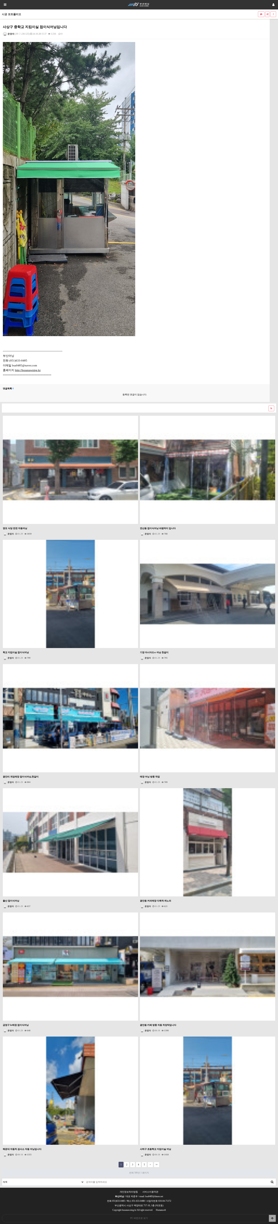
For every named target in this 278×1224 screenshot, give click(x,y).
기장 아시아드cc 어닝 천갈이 (154, 652)
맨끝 (156, 1164)
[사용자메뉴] (273, 5)
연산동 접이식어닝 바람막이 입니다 (158, 528)
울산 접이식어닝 (11, 900)
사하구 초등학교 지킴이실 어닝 (155, 1149)
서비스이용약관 (150, 1192)
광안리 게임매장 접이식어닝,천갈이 (21, 776)
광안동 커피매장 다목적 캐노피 (155, 900)
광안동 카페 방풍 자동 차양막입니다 (158, 1025)
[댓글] (261, 14)
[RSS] (271, 408)
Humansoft (161, 1210)
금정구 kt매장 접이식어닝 (16, 1025)
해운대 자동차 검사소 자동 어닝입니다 (22, 1149)
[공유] (267, 14)
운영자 (10, 34)
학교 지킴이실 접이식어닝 (16, 652)
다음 (150, 1164)
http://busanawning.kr (28, 370)
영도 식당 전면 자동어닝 (15, 528)
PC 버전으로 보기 (139, 1218)
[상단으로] (272, 1218)
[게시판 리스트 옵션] (273, 14)
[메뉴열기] (5, 5)
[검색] (272, 1182)
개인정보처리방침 (129, 1192)
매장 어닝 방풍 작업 (150, 776)
